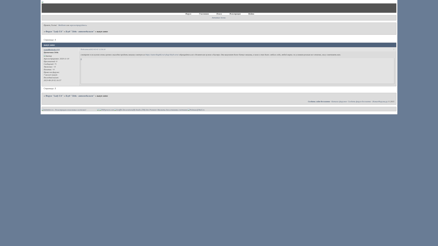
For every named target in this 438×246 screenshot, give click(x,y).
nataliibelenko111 (52, 50)
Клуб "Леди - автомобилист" (80, 31)
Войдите (62, 25)
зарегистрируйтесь (78, 25)
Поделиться (85, 49)
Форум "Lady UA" (54, 31)
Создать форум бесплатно (359, 101)
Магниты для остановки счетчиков (172, 110)
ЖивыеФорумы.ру (380, 101)
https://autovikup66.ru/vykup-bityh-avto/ (162, 55)
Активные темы (219, 18)
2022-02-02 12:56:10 (97, 49)
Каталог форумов (339, 101)
